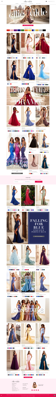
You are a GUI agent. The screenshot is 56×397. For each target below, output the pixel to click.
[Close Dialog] (1, 395)
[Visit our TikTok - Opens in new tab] (38, 390)
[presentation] (13, 43)
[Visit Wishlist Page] (46, 1)
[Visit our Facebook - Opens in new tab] (32, 390)
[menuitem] (2, 1)
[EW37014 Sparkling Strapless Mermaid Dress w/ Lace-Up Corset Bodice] (33, 161)
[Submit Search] (54, 1)
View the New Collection (28, 25)
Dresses (13, 384)
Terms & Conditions (15, 388)
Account (13, 386)
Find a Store (14, 387)
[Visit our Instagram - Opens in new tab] (34, 390)
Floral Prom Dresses (17, 173)
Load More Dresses (28, 377)
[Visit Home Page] (28, 1)
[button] (2, 1)
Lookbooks (24, 384)
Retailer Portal (25, 389)
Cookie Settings (14, 390)
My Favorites (14, 385)
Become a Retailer (25, 388)
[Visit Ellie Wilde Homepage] (15, 381)
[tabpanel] (37, 84)
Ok (54, 395)
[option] (13, 46)
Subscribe (38, 181)
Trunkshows (25, 385)
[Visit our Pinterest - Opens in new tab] (36, 390)
